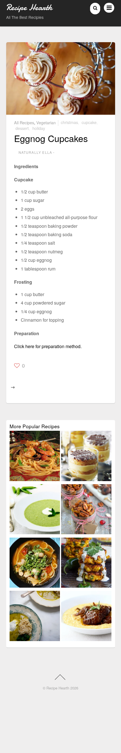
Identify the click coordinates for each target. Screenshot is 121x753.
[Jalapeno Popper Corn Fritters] (86, 564)
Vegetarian (46, 122)
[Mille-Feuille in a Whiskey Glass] (86, 457)
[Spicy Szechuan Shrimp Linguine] (35, 457)
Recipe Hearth (57, 688)
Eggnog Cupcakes (51, 138)
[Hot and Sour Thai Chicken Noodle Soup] (35, 564)
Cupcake (89, 122)
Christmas (69, 122)
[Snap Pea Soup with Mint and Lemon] (35, 510)
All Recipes (24, 122)
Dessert (22, 128)
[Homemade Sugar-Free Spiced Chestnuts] (86, 510)
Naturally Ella (35, 152)
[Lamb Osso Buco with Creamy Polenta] (86, 617)
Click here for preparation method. (48, 346)
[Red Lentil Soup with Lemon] (35, 617)
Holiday (38, 128)
